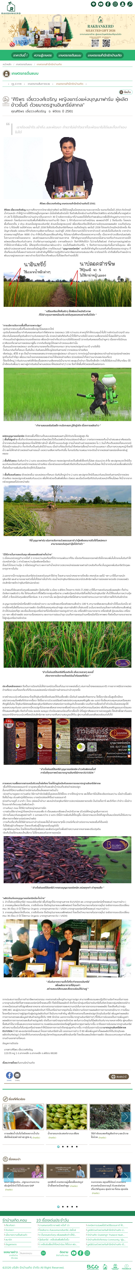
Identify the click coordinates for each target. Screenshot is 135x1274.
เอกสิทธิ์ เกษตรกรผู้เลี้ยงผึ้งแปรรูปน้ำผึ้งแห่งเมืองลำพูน (65, 1184)
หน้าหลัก (7, 64)
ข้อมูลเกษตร (11, 1244)
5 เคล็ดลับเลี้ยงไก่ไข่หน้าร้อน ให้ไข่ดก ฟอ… (58, 1244)
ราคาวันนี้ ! (20, 55)
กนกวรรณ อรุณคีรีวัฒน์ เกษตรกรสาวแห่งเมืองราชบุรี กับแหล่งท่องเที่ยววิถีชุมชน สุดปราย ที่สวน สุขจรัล (109, 1185)
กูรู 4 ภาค (16, 84)
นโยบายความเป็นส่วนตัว (16, 1235)
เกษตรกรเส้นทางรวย (39, 84)
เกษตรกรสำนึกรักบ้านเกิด (105, 55)
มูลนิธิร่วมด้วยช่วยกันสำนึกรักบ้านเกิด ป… (106, 1230)
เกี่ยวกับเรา (10, 1225)
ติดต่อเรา (9, 1230)
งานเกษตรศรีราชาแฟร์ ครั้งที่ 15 (54, 1225)
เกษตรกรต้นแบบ (70, 55)
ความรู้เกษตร (43, 55)
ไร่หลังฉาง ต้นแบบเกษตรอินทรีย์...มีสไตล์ (57, 1230)
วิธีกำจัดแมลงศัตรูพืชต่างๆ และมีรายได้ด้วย (109, 1135)
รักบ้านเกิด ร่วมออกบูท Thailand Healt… (105, 1235)
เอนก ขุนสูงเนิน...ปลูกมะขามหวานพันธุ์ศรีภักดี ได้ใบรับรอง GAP (21, 1184)
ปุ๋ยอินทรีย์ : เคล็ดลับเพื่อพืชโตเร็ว (54, 1240)
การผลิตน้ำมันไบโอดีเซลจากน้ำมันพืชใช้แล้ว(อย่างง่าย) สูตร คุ (21, 1135)
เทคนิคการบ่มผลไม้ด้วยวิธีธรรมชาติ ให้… (105, 1225)
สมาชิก (8, 1240)
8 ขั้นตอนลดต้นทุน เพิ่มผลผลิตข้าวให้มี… (57, 1235)
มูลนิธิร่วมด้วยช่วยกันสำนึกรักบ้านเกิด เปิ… (106, 1244)
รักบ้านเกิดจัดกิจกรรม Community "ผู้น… (106, 1240)
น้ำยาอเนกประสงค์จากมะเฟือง (63, 1134)
